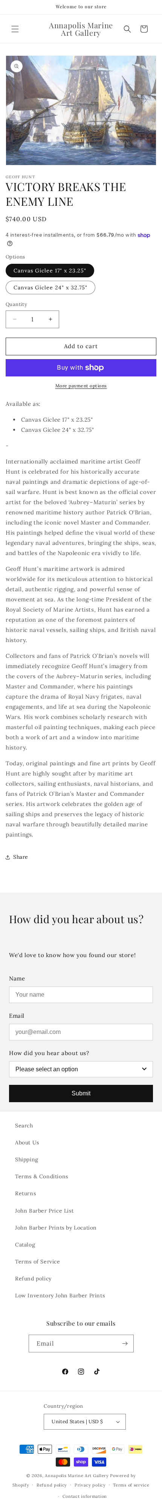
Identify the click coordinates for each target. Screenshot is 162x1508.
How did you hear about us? (49, 1053)
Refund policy (33, 1278)
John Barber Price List (44, 1210)
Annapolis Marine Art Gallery (77, 1475)
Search (24, 1125)
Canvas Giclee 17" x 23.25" (50, 270)
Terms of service (131, 1485)
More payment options (81, 385)
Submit (81, 1093)
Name (17, 978)
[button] (15, 29)
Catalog (25, 1244)
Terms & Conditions (41, 1176)
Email (16, 1015)
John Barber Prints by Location (56, 1227)
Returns (25, 1193)
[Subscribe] (125, 1343)
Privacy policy (90, 1485)
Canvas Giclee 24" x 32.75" (50, 287)
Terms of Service (37, 1261)
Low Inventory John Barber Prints (60, 1295)
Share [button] (20, 856)
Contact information (85, 1496)
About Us (27, 1142)
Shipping (26, 1159)
